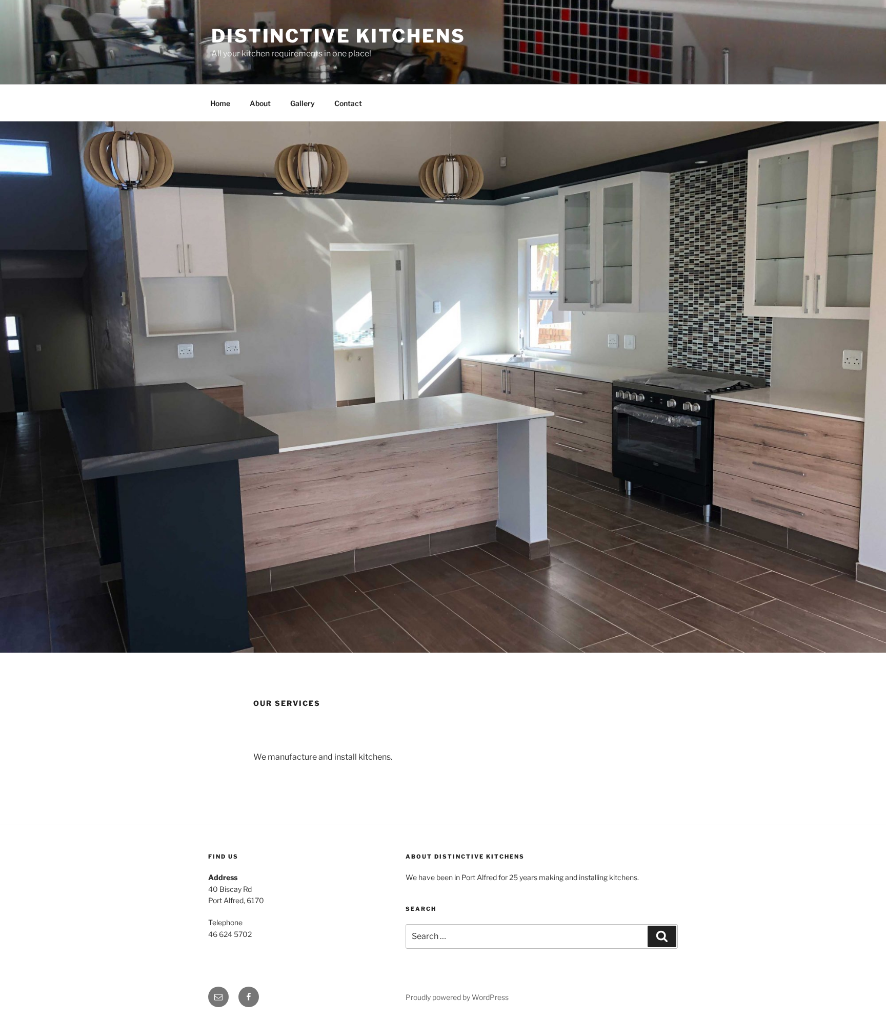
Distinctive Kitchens (338, 36)
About (260, 103)
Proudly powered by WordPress (457, 997)
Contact (348, 103)
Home (220, 103)
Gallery (302, 103)
